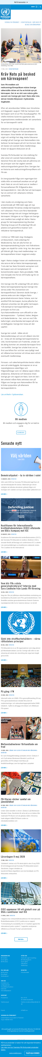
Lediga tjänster (5, 985)
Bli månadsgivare (26, 960)
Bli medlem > (21, 432)
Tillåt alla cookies (32, 1053)
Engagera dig (5, 955)
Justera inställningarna (15, 1053)
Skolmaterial (4, 976)
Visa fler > (21, 939)
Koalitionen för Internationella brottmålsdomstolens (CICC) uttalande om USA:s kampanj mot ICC (20, 528)
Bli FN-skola (4, 961)
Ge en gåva (4, 960)
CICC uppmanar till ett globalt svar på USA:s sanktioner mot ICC (20, 910)
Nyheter (24, 970)
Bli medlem (4, 958)
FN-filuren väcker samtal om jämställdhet (16, 800)
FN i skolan (4, 970)
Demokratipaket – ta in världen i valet (21, 475)
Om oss (3, 980)
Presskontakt (25, 972)
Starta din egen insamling (28, 958)
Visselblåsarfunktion (7, 987)
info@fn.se (24, 1010)
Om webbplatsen (6, 990)
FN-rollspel (4, 974)
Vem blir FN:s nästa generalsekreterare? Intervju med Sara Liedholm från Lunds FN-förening (20, 586)
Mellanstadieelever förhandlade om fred (19, 745)
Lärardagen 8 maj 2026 (13, 856)
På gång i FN (7, 691)
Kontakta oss (5, 983)
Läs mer (3, 494)
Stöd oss (24, 955)
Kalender (3, 989)
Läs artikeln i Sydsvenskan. (12, 394)
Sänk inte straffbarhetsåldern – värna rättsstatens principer (20, 640)
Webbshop (24, 965)
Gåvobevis (24, 963)
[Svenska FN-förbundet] (5, 12)
